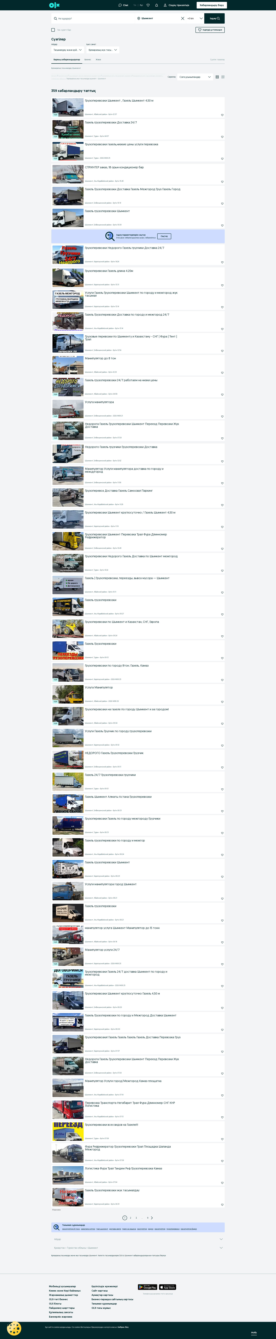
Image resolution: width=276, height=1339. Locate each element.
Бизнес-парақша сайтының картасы (112, 1299)
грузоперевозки (173, 1229)
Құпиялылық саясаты (61, 1312)
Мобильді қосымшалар (62, 1286)
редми (150, 1229)
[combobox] (94, 18)
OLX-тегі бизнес (58, 1299)
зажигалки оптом (88, 1229)
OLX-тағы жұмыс (101, 1307)
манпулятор (142, 1229)
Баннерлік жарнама (60, 1316)
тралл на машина (129, 1229)
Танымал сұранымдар (104, 1303)
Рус (141, 5)
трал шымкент (102, 1229)
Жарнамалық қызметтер (63, 1295)
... (142, 1218)
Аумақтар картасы (102, 1295)
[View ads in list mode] (217, 77)
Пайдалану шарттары (62, 1307)
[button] (156, 4)
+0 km (190, 18)
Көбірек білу (123, 1327)
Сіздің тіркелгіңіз (179, 5)
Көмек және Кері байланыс (65, 1290)
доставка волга (115, 1229)
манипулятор (160, 1229)
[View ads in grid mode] (223, 77)
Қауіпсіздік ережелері (105, 1286)
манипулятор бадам (189, 1229)
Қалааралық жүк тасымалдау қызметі (116, 76)
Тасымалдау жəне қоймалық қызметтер (84, 76)
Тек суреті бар (64, 30)
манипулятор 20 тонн (71, 1229)
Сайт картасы (100, 1290)
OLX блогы (55, 1303)
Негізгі (54, 76)
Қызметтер (62, 76)
